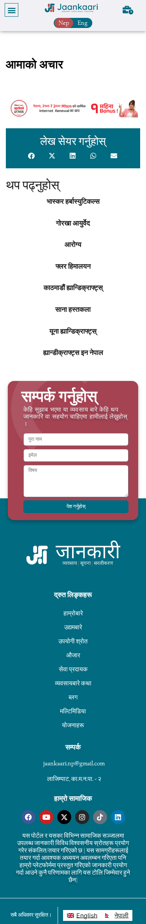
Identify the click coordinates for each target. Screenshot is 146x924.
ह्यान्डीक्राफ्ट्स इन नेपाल (73, 353)
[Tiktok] (100, 817)
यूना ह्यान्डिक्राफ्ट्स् (73, 331)
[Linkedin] (118, 817)
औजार (73, 655)
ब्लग (73, 697)
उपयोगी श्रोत (73, 641)
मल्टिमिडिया (73, 711)
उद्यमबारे (73, 627)
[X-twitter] (64, 817)
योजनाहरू (73, 725)
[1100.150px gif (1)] (73, 115)
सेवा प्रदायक (73, 669)
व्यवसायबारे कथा (73, 683)
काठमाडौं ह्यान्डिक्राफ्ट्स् (73, 288)
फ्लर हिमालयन (73, 267)
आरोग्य (73, 245)
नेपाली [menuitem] (121, 915)
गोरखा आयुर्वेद (73, 223)
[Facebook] (28, 817)
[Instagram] (82, 817)
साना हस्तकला (73, 310)
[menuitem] (82, 915)
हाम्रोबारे (73, 613)
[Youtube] (46, 817)
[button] (11, 10)
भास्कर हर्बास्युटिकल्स (73, 202)
